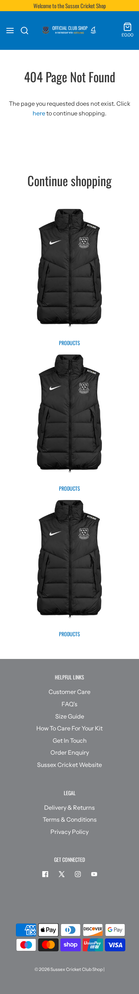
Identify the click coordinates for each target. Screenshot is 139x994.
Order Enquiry (69, 752)
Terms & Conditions (70, 819)
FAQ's (69, 704)
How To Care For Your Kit (69, 728)
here (39, 113)
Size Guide (69, 716)
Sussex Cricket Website (69, 764)
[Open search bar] (27, 30)
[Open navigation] (10, 30)
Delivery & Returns (69, 807)
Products (69, 343)
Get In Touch (70, 740)
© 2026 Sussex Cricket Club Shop (68, 969)
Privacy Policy (69, 831)
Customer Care (69, 691)
